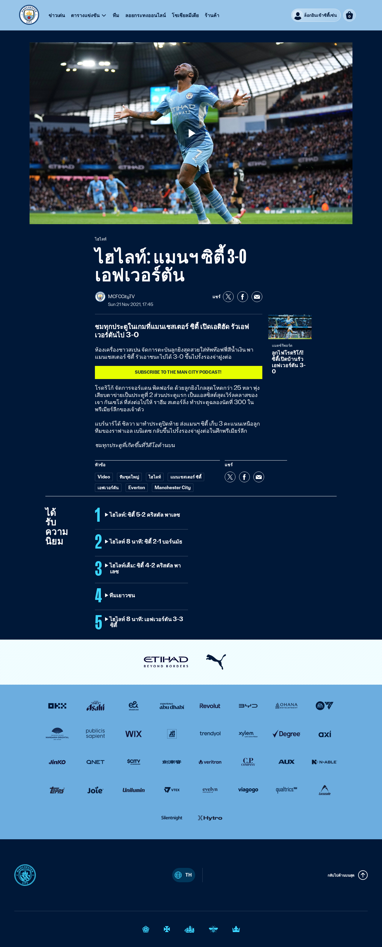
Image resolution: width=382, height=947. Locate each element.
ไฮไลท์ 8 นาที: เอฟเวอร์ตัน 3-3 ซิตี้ (146, 622)
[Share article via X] (228, 296)
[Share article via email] (257, 296)
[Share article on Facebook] (242, 296)
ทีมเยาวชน (122, 595)
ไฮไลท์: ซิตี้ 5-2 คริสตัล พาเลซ (145, 515)
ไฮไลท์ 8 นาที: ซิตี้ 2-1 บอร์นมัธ (146, 542)
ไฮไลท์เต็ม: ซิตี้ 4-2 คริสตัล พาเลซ (145, 569)
